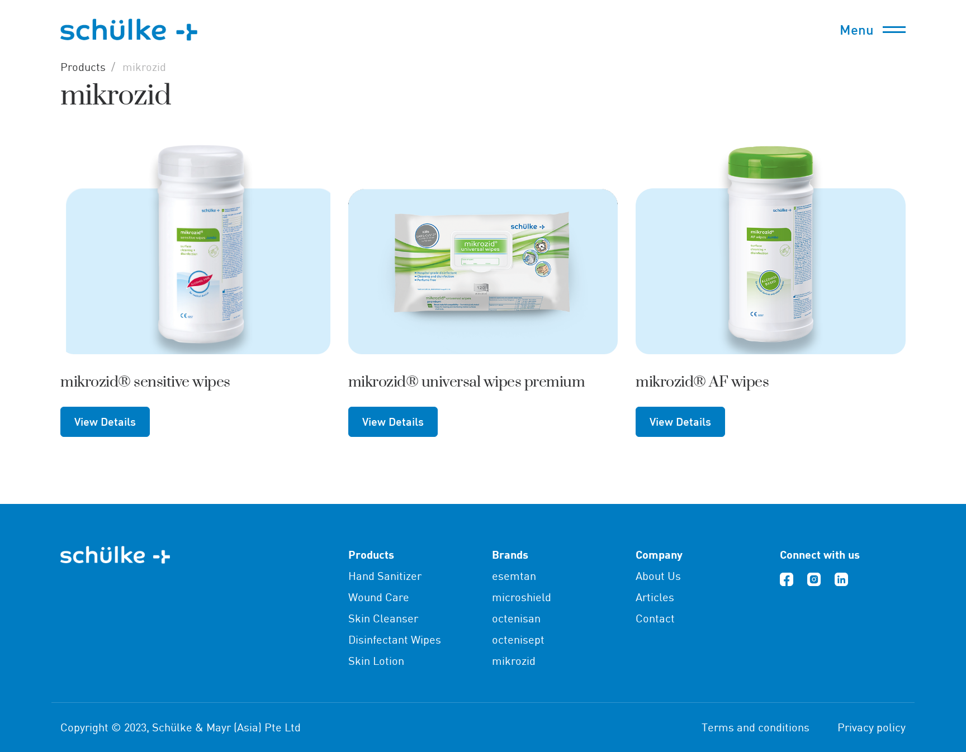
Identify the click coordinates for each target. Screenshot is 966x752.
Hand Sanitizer (385, 576)
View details (105, 421)
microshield (521, 597)
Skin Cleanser (383, 618)
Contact (655, 618)
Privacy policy (871, 727)
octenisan (516, 618)
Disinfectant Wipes (394, 639)
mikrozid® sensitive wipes (145, 382)
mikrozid (514, 661)
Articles (655, 597)
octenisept (518, 639)
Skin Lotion (376, 661)
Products (83, 67)
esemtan (514, 576)
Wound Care (378, 597)
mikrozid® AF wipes (702, 382)
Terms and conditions (755, 727)
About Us (658, 576)
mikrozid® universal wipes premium (466, 382)
